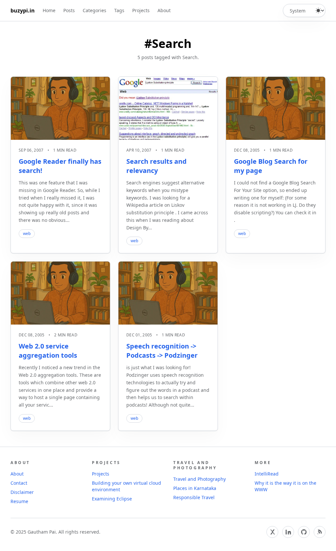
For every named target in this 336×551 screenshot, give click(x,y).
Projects (141, 10)
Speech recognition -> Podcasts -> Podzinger (162, 351)
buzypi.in (22, 10)
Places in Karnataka (194, 488)
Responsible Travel (194, 497)
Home (49, 10)
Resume (19, 501)
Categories (94, 10)
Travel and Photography (199, 479)
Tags (119, 10)
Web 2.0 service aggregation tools (48, 351)
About (164, 10)
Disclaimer (22, 492)
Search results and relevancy (156, 166)
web (27, 233)
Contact (18, 483)
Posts (69, 10)
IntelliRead (267, 474)
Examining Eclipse (112, 499)
